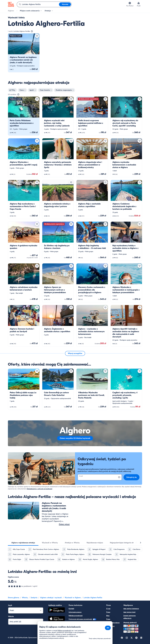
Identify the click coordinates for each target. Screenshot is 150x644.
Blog (107, 616)
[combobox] (38, 4)
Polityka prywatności (75, 616)
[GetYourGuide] (11, 4)
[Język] (130, 3)
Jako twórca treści (129, 612)
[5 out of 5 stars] (14, 586)
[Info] (32, 31)
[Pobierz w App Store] (56, 619)
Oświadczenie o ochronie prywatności (39, 489)
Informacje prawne (75, 612)
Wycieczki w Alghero (73, 598)
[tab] (23, 543)
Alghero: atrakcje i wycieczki (51, 598)
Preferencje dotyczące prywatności (80, 619)
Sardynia (34, 598)
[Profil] (138, 3)
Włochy (25, 598)
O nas (108, 609)
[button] (24, 52)
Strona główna (13, 598)
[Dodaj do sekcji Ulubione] (37, 36)
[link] (24, 52)
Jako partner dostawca (131, 609)
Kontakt (71, 609)
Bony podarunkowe (113, 623)
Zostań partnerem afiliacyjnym (129, 617)
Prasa (108, 619)
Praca (108, 612)
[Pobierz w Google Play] (56, 610)
